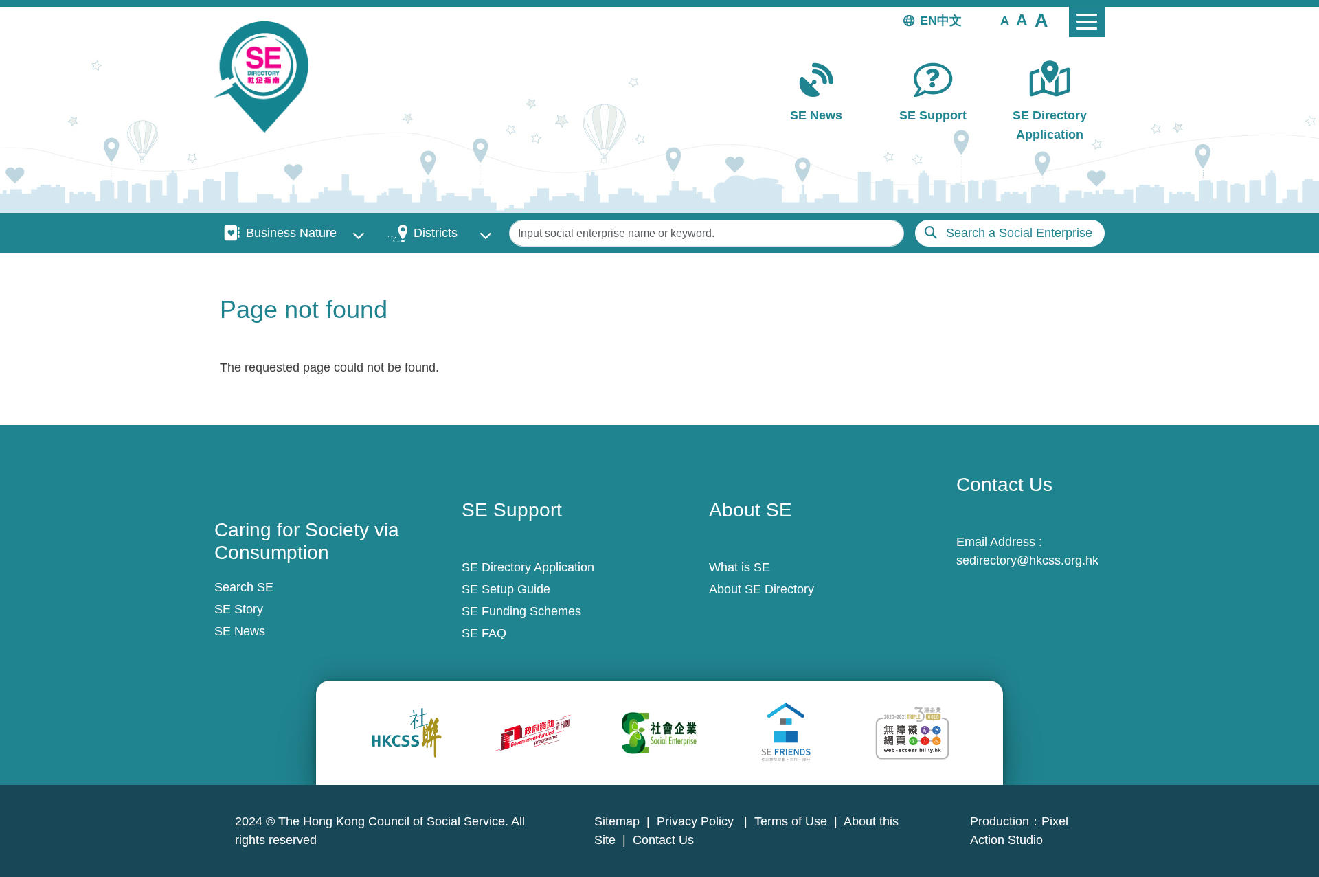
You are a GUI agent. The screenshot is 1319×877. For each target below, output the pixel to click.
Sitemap (617, 821)
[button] (1004, 20)
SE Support (933, 115)
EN (928, 20)
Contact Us (663, 840)
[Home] (266, 77)
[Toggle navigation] (1087, 22)
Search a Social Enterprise (1019, 233)
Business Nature (291, 233)
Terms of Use (790, 821)
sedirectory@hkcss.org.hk (1027, 560)
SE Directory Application (1050, 125)
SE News (816, 115)
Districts (436, 233)
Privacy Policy (697, 821)
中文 (949, 20)
